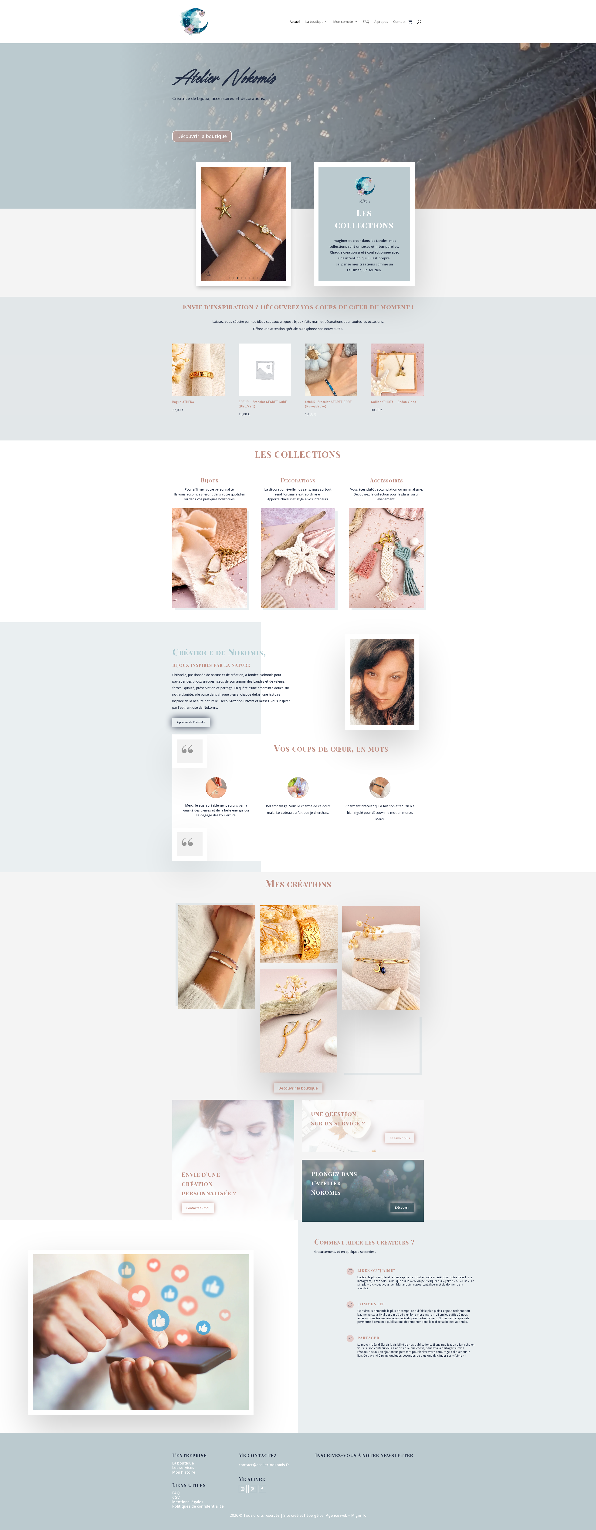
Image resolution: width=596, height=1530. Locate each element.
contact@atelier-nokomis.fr (264, 1464)
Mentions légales (187, 1501)
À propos (381, 21)
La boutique (314, 21)
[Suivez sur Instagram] (243, 1489)
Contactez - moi (197, 1208)
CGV (176, 1497)
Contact (399, 21)
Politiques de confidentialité (198, 1506)
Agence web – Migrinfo (346, 1515)
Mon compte (343, 21)
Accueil (295, 21)
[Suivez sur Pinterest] (252, 1489)
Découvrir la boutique (202, 136)
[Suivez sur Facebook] (262, 1489)
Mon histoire (183, 1472)
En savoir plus (400, 1138)
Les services (183, 1467)
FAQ (366, 21)
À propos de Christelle (191, 722)
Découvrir (402, 1207)
